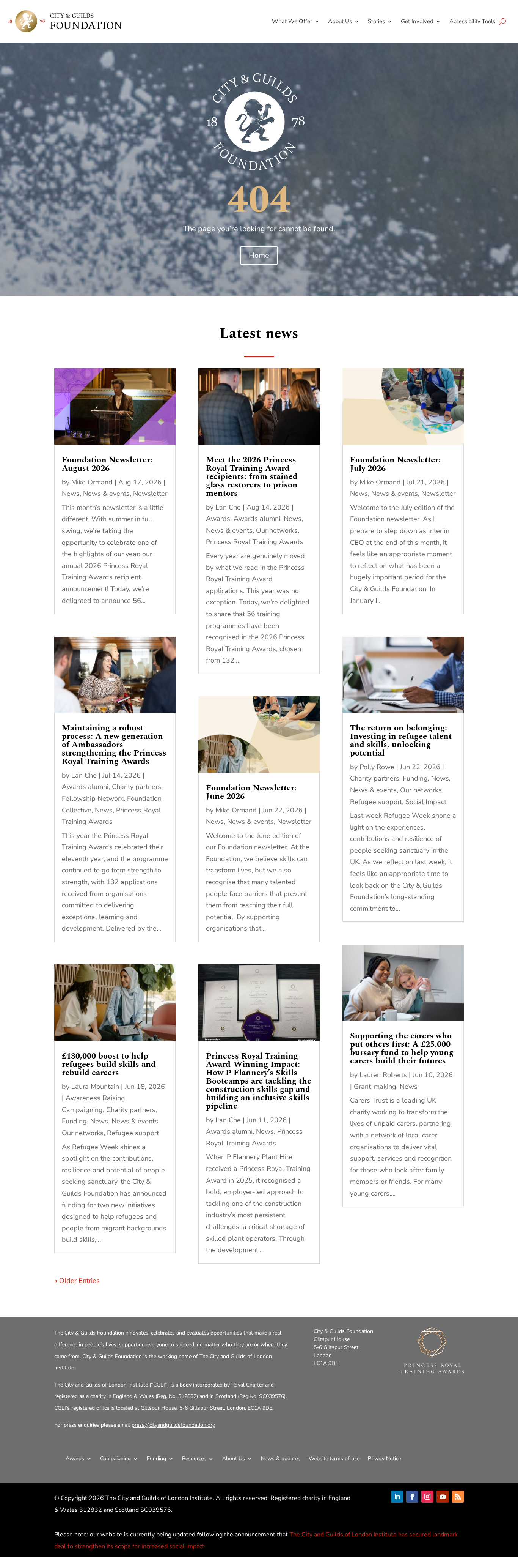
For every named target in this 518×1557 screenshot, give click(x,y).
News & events (106, 493)
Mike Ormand (92, 482)
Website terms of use (334, 1458)
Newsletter (150, 493)
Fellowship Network (93, 798)
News (71, 493)
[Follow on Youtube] (442, 1497)
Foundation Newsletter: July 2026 (395, 464)
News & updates (280, 1458)
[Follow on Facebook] (412, 1497)
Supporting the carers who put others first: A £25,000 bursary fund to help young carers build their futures (402, 1048)
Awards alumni (85, 786)
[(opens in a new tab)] (115, 406)
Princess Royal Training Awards (254, 541)
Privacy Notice (384, 1458)
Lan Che (84, 775)
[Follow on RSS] (458, 1497)
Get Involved (417, 21)
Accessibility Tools (472, 21)
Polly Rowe (376, 766)
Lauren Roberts (383, 1074)
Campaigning (82, 1109)
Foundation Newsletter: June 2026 (251, 792)
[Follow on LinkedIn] (397, 1497)
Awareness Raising (95, 1098)
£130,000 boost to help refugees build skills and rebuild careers (109, 1064)
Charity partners (136, 786)
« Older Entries (77, 1280)
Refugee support (133, 1132)
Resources (194, 1458)
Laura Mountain (95, 1086)
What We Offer (292, 21)
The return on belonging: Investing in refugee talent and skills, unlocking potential (401, 740)
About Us (340, 21)
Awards (218, 518)
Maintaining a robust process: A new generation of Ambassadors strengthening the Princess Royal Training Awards (114, 745)
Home (259, 255)
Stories (376, 21)
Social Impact (425, 801)
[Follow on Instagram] (427, 1497)
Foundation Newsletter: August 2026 (107, 464)
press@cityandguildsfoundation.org (173, 1425)
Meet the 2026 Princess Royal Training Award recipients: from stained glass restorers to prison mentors (252, 477)
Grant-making (375, 1086)
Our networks (83, 1132)
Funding (74, 1121)
